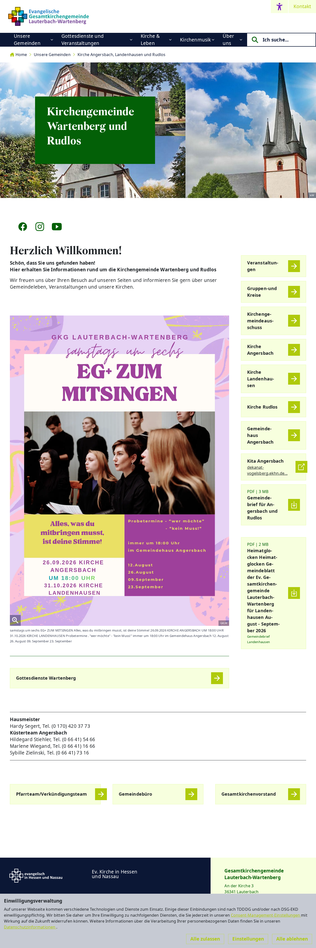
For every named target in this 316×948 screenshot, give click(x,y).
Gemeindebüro (135, 794)
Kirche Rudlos (262, 407)
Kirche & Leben (150, 39)
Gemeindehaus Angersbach (260, 435)
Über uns (228, 39)
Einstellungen (248, 939)
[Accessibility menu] (279, 6)
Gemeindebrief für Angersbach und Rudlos (262, 508)
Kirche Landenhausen (260, 378)
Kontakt (302, 6)
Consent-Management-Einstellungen (266, 915)
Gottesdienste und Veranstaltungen (82, 39)
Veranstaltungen (262, 266)
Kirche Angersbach (260, 349)
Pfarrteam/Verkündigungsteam (51, 794)
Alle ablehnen (292, 939)
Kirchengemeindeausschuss (260, 320)
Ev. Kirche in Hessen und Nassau (114, 874)
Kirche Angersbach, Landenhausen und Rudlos (121, 54)
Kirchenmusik (195, 40)
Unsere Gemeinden (27, 39)
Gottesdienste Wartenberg (46, 678)
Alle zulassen (205, 939)
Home (21, 54)
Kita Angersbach (265, 461)
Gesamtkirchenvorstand (248, 794)
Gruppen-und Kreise (262, 291)
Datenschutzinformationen (30, 927)
